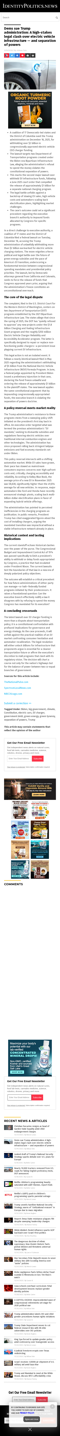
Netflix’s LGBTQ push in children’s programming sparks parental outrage (32, 1195)
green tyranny (47, 716)
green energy (31, 716)
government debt (13, 716)
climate (51, 709)
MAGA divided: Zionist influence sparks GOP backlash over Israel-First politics (34, 1231)
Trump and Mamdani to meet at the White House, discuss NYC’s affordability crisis (33, 1374)
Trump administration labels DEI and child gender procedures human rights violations (34, 1315)
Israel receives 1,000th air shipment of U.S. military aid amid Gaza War (34, 1363)
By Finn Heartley (30, 1236)
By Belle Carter (29, 1163)
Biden (24, 709)
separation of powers (15, 719)
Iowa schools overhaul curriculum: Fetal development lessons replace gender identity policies (33, 1289)
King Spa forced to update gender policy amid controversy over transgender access (34, 1340)
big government (37, 709)
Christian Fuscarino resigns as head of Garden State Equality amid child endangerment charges (31, 1129)
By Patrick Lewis (30, 1135)
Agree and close (31, 1419)
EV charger (38, 712)
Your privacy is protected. (16, 767)
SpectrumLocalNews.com (17, 688)
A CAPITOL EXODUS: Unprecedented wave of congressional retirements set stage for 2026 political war (34, 1303)
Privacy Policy (27, 1413)
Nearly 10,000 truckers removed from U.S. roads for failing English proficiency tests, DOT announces (34, 1171)
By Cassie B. (28, 1177)
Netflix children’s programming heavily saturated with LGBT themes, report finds (33, 1183)
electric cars (25, 712)
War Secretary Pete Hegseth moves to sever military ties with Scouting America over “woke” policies (35, 1261)
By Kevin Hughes (30, 1213)
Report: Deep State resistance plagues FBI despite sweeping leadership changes (34, 1220)
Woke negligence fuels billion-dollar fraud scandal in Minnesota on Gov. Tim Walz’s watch (34, 1275)
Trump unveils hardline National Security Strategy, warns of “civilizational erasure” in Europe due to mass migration (34, 1207)
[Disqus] (30, 925)
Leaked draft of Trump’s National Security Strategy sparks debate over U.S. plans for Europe (34, 1157)
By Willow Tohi (29, 1149)
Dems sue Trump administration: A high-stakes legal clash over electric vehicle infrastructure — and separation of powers (34, 1143)
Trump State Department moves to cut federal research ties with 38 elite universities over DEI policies (32, 1328)
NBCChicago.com (13, 693)
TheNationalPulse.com (16, 682)
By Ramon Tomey (31, 1225)
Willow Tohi (22, 50)
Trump (31, 719)
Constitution (10, 712)
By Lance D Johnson (32, 1253)
